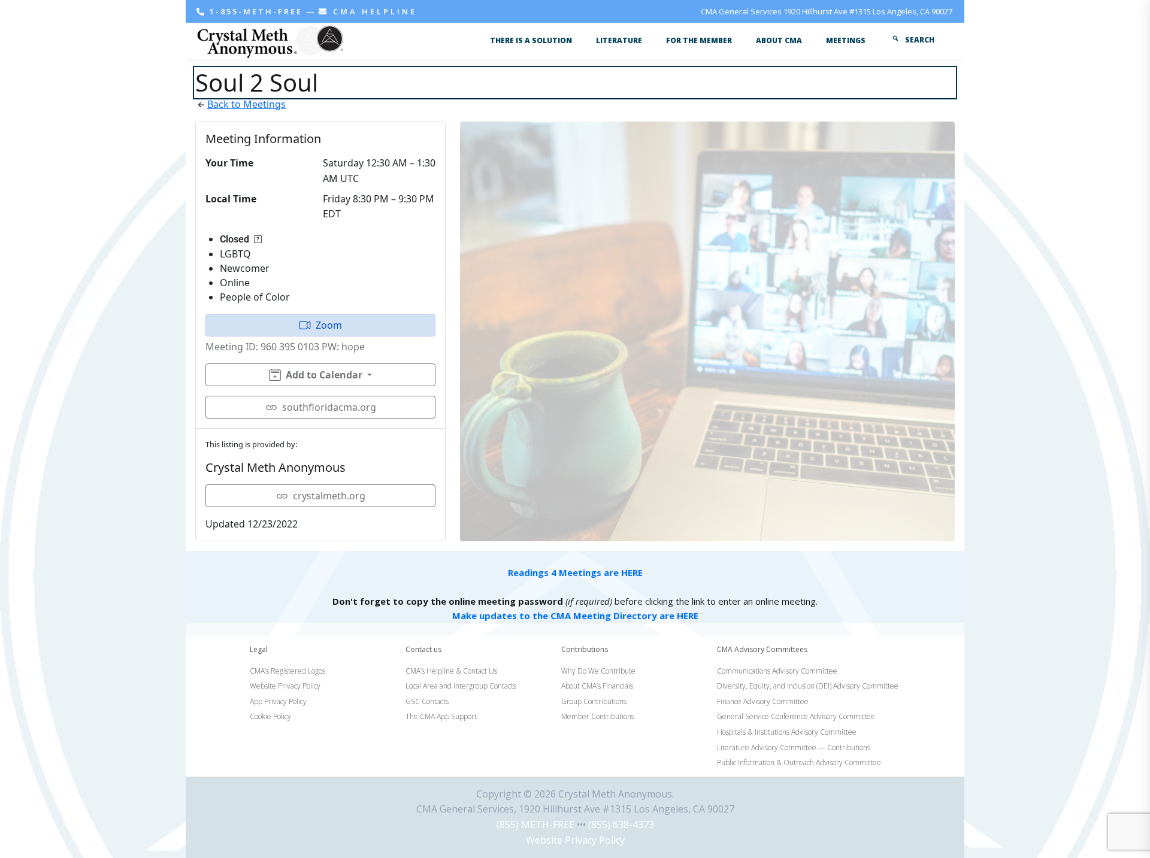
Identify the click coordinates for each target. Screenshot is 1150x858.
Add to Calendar (324, 374)
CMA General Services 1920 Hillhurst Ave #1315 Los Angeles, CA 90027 (826, 11)
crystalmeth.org (329, 495)
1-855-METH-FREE (256, 11)
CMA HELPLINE (373, 11)
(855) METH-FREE (535, 824)
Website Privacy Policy (575, 840)
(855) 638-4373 (621, 824)
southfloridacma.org (329, 407)
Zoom (329, 325)
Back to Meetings (246, 104)
